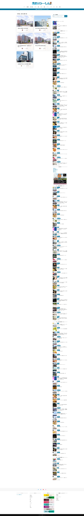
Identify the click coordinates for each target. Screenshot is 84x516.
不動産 (30, 507)
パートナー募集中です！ (19, 494)
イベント (31, 502)
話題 (30, 501)
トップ (30, 494)
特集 (30, 499)
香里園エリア (54, 168)
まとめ (30, 500)
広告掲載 (57, 499)
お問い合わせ (57, 500)
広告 (30, 506)
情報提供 (31, 495)
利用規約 (57, 495)
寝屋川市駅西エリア (55, 169)
